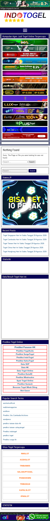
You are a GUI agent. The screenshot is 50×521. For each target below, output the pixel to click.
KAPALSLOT (25, 490)
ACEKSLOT (25, 460)
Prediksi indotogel (10, 432)
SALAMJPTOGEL (25, 472)
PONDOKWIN (25, 478)
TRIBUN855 (25, 466)
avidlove (6, 411)
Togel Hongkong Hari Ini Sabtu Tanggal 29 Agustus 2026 (25, 252)
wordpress (7, 419)
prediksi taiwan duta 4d (12, 423)
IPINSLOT (25, 496)
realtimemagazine (10, 407)
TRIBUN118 (25, 484)
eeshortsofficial (9, 403)
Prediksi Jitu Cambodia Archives (15, 415)
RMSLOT (25, 454)
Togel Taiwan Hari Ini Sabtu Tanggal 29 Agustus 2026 (23, 243)
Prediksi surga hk (10, 440)
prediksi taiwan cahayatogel (13, 427)
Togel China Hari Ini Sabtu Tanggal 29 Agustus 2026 (23, 248)
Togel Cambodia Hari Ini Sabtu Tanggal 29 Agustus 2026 (25, 240)
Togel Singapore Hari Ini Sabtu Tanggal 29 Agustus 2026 (25, 235)
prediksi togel (8, 436)
